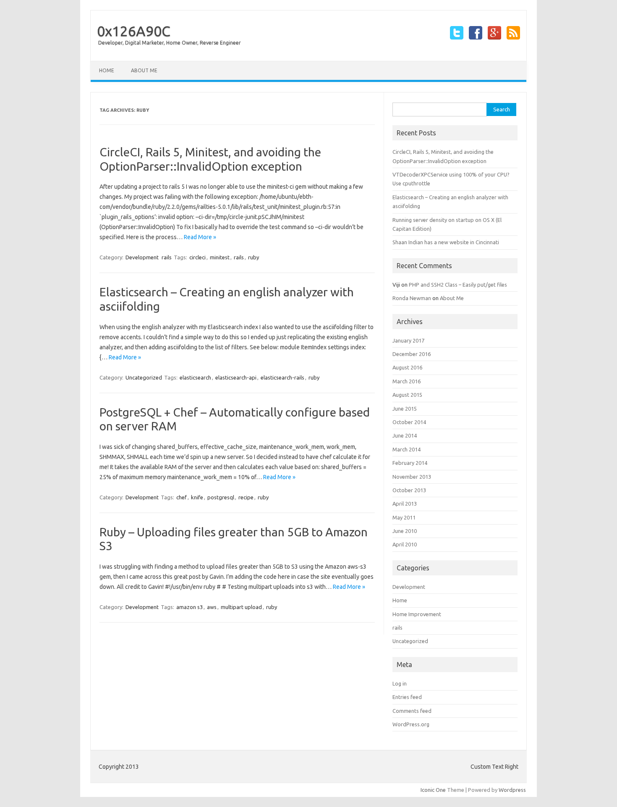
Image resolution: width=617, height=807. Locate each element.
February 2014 (409, 463)
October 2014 (409, 422)
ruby (253, 257)
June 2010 (404, 531)
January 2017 (408, 340)
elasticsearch (195, 377)
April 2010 (404, 544)
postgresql (220, 497)
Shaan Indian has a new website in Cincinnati (445, 242)
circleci (197, 257)
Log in (399, 683)
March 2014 (406, 449)
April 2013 (404, 503)
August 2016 (407, 367)
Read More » (200, 237)
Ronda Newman (411, 298)
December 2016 (411, 354)
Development (142, 257)
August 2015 (407, 395)
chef (181, 497)
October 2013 (409, 490)
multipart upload (241, 607)
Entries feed (407, 697)
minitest (220, 257)
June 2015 (404, 408)
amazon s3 (189, 607)
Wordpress (512, 790)
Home (106, 70)
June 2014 (404, 435)
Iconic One (433, 790)
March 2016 (406, 381)
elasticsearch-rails (282, 377)
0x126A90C (133, 31)
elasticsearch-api (235, 377)
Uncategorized (143, 377)
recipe (246, 497)
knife (197, 497)
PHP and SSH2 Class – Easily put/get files (458, 284)
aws (212, 607)
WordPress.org (410, 724)
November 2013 (411, 477)
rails (167, 257)
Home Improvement (416, 614)
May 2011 (404, 517)
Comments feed (411, 711)
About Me (144, 70)
